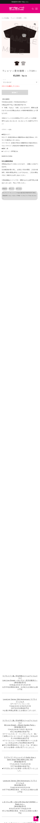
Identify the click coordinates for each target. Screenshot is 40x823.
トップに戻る (5, 18)
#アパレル (18, 188)
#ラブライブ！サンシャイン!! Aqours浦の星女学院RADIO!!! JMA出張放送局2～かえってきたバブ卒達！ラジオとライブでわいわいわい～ (20, 195)
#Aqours (5, 188)
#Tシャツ (11, 188)
